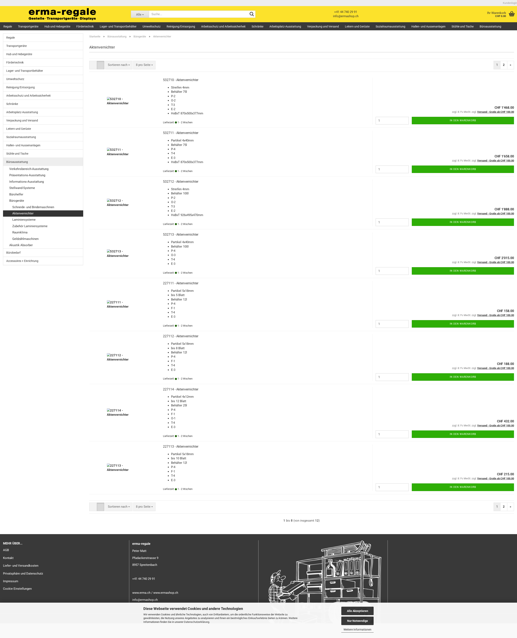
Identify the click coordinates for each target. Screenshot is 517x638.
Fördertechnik (85, 26)
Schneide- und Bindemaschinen (33, 207)
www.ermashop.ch (165, 593)
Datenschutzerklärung (196, 621)
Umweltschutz (152, 26)
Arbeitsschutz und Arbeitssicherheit (223, 26)
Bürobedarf (13, 252)
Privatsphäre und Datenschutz (23, 573)
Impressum (10, 581)
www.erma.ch (141, 593)
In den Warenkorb (463, 120)
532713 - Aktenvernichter (180, 234)
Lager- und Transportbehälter (118, 26)
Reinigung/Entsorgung (181, 26)
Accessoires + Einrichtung (22, 261)
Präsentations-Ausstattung (27, 175)
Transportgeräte (28, 26)
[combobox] (118, 65)
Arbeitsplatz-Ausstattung (285, 26)
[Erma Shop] (62, 14)
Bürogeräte (16, 200)
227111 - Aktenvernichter (180, 283)
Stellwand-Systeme (22, 188)
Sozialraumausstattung (390, 26)
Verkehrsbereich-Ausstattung (28, 169)
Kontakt (8, 558)
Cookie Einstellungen (17, 589)
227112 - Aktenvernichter (180, 336)
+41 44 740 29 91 (345, 12)
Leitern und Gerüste (357, 26)
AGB (6, 550)
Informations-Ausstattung (26, 181)
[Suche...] (251, 14)
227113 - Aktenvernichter (180, 446)
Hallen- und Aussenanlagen (428, 26)
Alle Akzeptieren (357, 611)
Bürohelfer (16, 194)
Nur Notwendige (357, 620)
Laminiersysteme (24, 219)
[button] (93, 65)
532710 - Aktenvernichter (180, 80)
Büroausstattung (490, 26)
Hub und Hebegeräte (57, 26)
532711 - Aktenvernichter (180, 133)
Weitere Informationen (357, 629)
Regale (7, 26)
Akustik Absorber (21, 245)
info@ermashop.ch (345, 16)
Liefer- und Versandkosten (20, 565)
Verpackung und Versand (323, 26)
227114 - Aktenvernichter (180, 389)
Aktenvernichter (23, 213)
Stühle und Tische (463, 26)
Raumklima (19, 232)
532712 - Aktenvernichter (180, 181)
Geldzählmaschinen (25, 239)
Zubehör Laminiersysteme (29, 226)
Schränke (257, 26)
